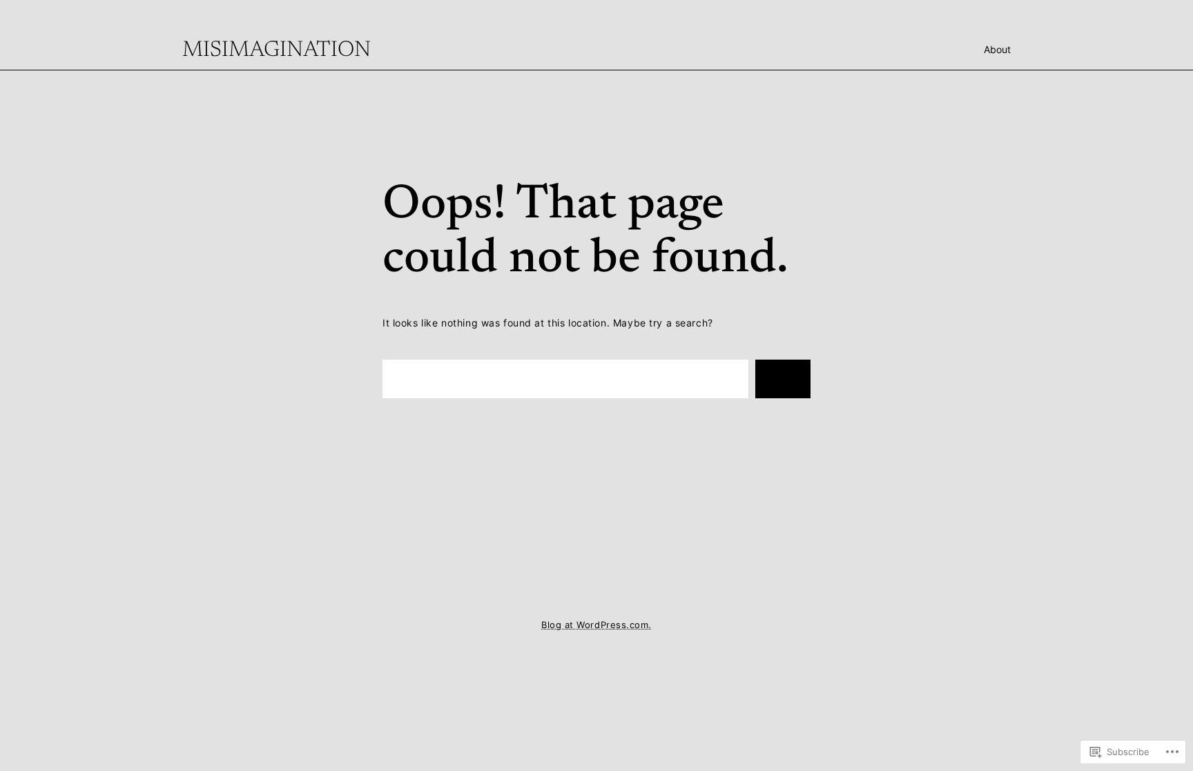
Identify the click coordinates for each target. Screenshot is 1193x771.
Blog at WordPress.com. (596, 625)
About (997, 49)
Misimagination (276, 50)
